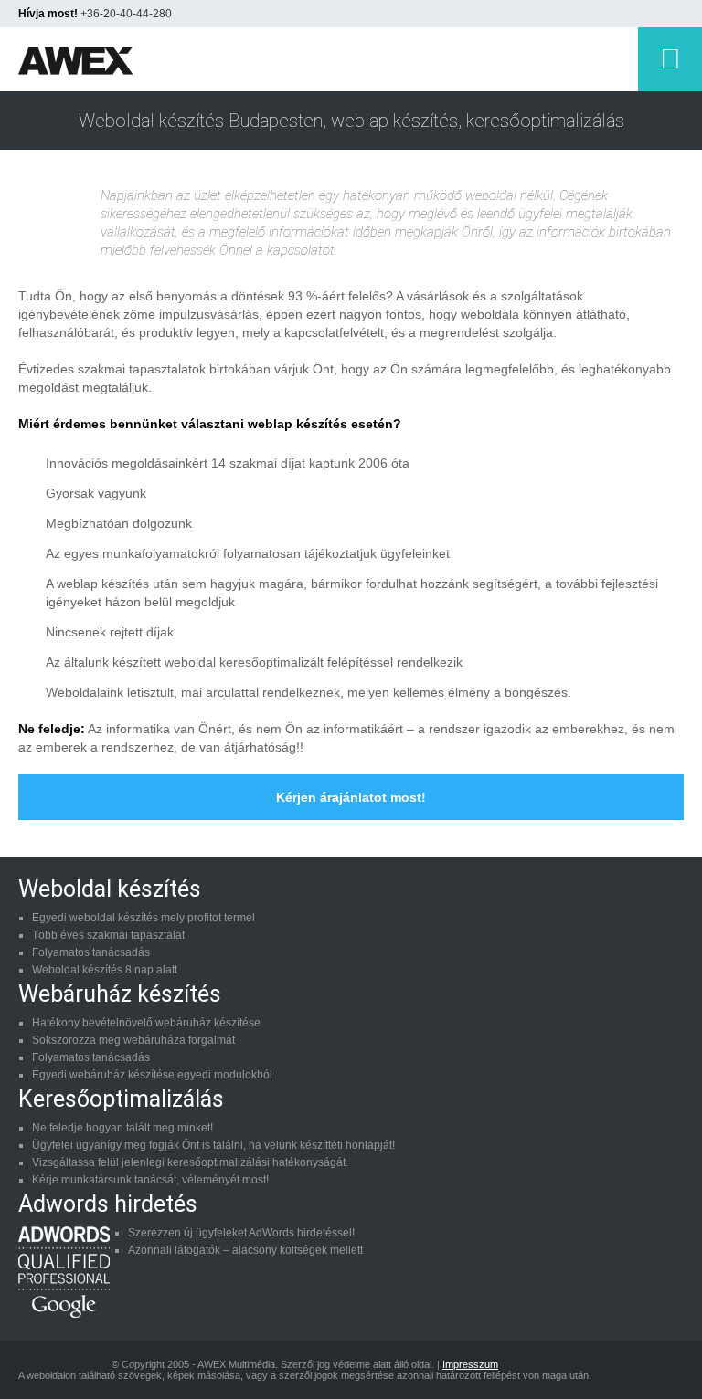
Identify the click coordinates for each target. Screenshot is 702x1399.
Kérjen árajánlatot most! (351, 797)
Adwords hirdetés (107, 1204)
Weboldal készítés (109, 889)
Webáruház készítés (119, 994)
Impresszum (470, 1364)
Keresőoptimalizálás (121, 1099)
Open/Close (670, 59)
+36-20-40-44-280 (126, 13)
